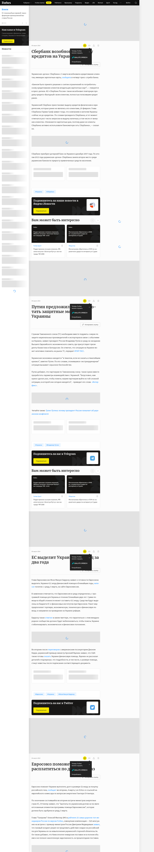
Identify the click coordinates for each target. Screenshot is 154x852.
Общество (72, 246)
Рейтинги (58, 3)
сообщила (66, 77)
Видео (87, 3)
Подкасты (78, 3)
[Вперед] (104, 173)
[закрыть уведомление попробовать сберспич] (89, 52)
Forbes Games (42, 3)
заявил (96, 824)
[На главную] (6, 3)
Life (93, 3)
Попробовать (76, 62)
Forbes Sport (37, 246)
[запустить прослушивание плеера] (89, 45)
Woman (100, 3)
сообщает (52, 790)
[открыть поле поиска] (136, 3)
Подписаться (41, 211)
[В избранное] (62, 246)
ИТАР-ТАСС (79, 351)
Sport (108, 3)
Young (115, 3)
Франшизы (68, 3)
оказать (47, 656)
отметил (49, 617)
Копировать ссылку (91, 65)
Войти (128, 3)
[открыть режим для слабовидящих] (85, 45)
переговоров (54, 649)
